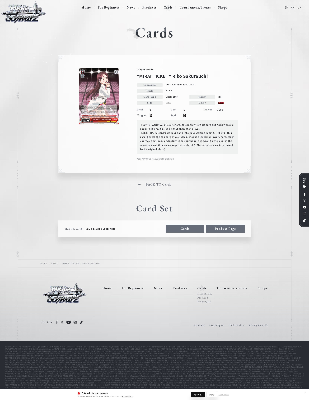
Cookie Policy (236, 325)
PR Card (202, 297)
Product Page (225, 229)
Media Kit (199, 325)
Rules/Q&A (204, 301)
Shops (222, 7)
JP (299, 7)
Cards (168, 7)
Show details (224, 394)
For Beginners (109, 7)
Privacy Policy (127, 396)
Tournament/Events (195, 7)
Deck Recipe (204, 294)
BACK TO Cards (158, 184)
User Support (216, 325)
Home (86, 7)
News (131, 7)
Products (149, 7)
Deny (211, 394)
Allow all (198, 394)
